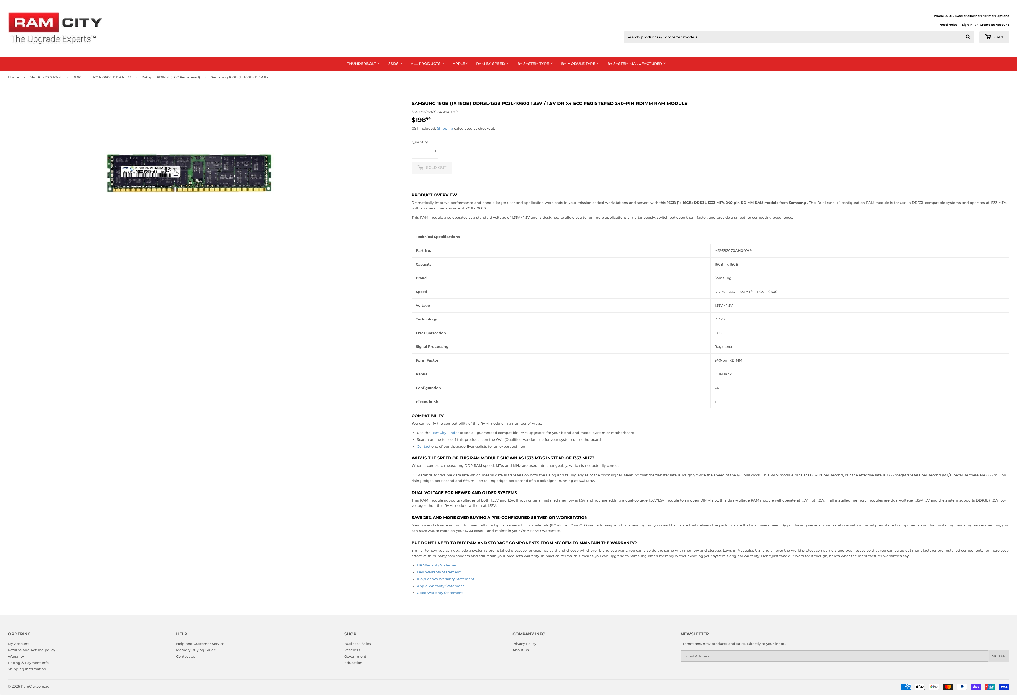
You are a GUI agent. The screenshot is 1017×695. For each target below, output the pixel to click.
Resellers (352, 650)
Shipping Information (27, 669)
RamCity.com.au (35, 686)
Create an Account (994, 25)
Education (353, 663)
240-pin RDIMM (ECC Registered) (171, 77)
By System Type (533, 63)
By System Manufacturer (635, 63)
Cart (998, 36)
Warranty (16, 656)
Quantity (420, 142)
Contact (423, 446)
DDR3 (77, 77)
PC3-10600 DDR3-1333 (112, 77)
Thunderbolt (362, 63)
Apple (459, 63)
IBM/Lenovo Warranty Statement (445, 579)
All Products (426, 63)
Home (13, 77)
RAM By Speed (491, 63)
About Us (520, 650)
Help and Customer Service (200, 643)
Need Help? (948, 25)
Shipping (445, 128)
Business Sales (357, 643)
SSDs (394, 63)
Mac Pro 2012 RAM (45, 77)
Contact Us (185, 656)
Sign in (967, 25)
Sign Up (999, 656)
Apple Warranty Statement (440, 586)
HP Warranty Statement (438, 565)
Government (355, 656)
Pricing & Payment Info (28, 663)
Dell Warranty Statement (439, 572)
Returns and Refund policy (31, 650)
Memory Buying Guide (196, 650)
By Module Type (578, 63)
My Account (18, 643)
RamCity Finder (445, 432)
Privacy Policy (524, 643)
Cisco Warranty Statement (440, 593)
